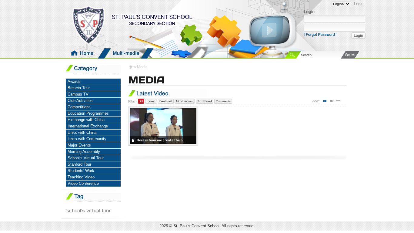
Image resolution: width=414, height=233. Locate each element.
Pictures (212, 53)
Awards (74, 81)
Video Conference (83, 183)
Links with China (82, 132)
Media (126, 53)
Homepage (83, 53)
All (141, 101)
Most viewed (184, 101)
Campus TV (78, 94)
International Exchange (88, 126)
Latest (151, 101)
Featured (165, 101)
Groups (169, 53)
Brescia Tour (79, 88)
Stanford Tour (79, 164)
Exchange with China (86, 119)
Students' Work (81, 170)
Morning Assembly (84, 151)
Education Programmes (88, 113)
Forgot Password (322, 34)
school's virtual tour (88, 210)
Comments (223, 101)
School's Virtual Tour (86, 158)
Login (358, 4)
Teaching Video (81, 177)
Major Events (79, 145)
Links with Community (87, 139)
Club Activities (80, 100)
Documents (255, 53)
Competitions (79, 107)
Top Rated (204, 101)
